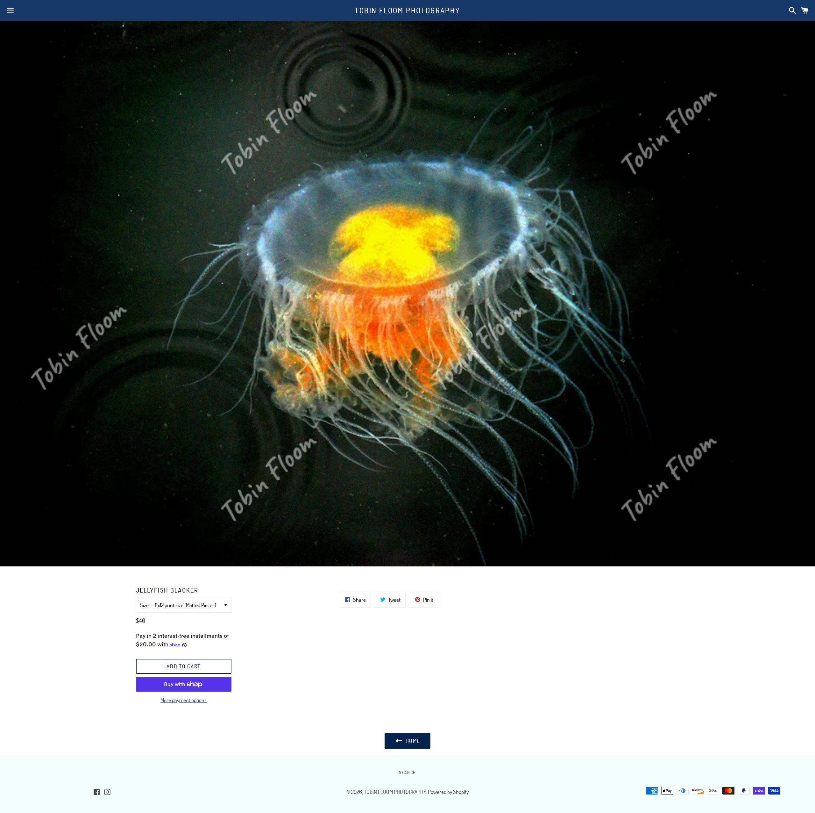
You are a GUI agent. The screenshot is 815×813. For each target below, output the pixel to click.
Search (407, 772)
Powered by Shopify (448, 791)
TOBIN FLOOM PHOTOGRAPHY (407, 10)
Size (144, 605)
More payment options (183, 700)
